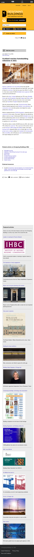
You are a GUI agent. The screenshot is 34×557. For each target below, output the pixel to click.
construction (5, 114)
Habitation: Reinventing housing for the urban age (15, 152)
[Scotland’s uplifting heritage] (14, 489)
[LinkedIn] (23, 38)
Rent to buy (6, 154)
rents (28, 129)
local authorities (26, 106)
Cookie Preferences (5, 550)
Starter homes (7, 160)
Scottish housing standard (10, 156)
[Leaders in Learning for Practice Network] (14, 253)
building (20, 127)
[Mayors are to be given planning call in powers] (14, 302)
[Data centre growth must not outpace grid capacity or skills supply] (14, 538)
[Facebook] (19, 38)
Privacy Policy (15, 550)
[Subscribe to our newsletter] (14, 21)
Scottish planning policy (9, 157)
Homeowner (6, 153)
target (12, 116)
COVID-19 (17, 112)
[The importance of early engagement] (14, 276)
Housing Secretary (23, 104)
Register (24, 5)
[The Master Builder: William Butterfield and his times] (14, 337)
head (9, 98)
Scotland (14, 96)
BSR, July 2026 (6, 449)
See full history (5, 55)
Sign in (29, 5)
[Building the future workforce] (14, 360)
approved (27, 92)
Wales (28, 98)
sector (16, 119)
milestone (10, 109)
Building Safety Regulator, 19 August (11, 367)
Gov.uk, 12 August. (7, 496)
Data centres (6, 521)
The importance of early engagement (11, 262)
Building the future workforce (9, 346)
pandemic (22, 112)
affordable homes (6, 88)
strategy (15, 127)
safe (12, 121)
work (26, 117)
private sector (5, 131)
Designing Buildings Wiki (21, 147)
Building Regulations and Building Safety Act (13, 426)
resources (11, 164)
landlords (20, 106)
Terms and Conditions (6, 553)
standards (21, 131)
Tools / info (19, 29)
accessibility (7, 132)
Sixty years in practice (8, 311)
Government (11, 167)
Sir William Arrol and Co (8, 472)
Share (5, 177)
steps (18, 129)
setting (10, 131)
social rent (10, 90)
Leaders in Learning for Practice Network (12, 237)
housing (13, 119)
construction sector (6, 108)
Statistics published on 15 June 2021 (10, 86)
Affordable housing (8, 150)
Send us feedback (25, 177)
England (23, 98)
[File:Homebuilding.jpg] (17, 83)
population (13, 98)
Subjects (8, 29)
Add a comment (14, 177)
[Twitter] (21, 38)
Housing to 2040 (9, 127)
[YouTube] (25, 38)
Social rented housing (9, 158)
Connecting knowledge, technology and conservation (15, 390)
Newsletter (18, 5)
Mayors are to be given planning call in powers (13, 285)
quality (31, 131)
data (10, 96)
